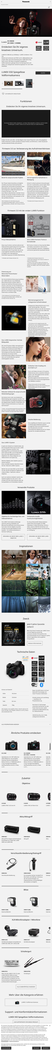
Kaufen (43, 73)
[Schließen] (49, 1025)
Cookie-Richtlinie (39, 124)
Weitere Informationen (34, 643)
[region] (26, 1037)
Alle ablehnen (46, 1048)
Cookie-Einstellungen (6, 1048)
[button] (30, 83)
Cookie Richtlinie (4, 1041)
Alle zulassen (36, 1048)
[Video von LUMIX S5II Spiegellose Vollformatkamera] (8, 83)
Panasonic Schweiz (4, 4)
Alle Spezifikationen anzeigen (10, 724)
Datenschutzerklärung (14, 1041)
